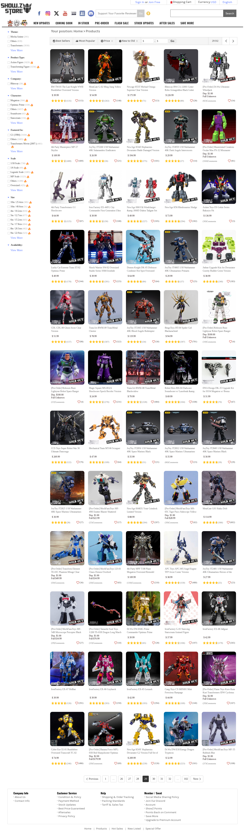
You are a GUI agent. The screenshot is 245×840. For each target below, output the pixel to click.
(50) (106, 221)
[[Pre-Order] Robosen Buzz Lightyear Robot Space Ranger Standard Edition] (219, 307)
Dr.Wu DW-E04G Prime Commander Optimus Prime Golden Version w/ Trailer (139, 632)
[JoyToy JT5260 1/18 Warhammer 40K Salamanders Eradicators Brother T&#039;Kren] (105, 126)
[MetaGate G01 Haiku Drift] (219, 488)
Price (107, 40)
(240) (220, 281)
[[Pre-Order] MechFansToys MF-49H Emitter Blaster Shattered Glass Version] (105, 488)
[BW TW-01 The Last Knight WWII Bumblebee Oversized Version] (67, 66)
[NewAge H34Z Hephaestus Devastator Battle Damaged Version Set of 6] (143, 126)
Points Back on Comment (161, 812)
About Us (20, 797)
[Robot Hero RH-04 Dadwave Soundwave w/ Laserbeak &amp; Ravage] (181, 367)
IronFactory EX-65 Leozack (139, 689)
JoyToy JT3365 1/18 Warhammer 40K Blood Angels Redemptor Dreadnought (142, 331)
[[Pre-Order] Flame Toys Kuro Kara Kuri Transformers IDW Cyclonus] (219, 669)
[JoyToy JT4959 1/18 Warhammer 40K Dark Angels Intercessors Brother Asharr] (181, 126)
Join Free (154, 2)
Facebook (39, 13)
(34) (144, 342)
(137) (68, 342)
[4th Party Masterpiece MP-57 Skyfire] (67, 126)
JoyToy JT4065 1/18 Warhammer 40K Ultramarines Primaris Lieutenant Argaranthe (180, 271)
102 (186, 778)
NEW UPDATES (41, 23)
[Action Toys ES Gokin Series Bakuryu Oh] (219, 187)
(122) (68, 462)
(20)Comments (95, 763)
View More (17, 50)
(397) (182, 342)
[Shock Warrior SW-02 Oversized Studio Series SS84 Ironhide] (105, 247)
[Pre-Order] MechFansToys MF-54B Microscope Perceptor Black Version (66, 632)
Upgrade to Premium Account (163, 820)
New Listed (134, 828)
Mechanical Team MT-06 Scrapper (104, 448)
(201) (106, 281)
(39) (220, 462)
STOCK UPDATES (144, 23)
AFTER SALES (167, 23)
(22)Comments (57, 402)
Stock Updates (67, 804)
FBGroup (82, 13)
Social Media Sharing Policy (162, 797)
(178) (68, 281)
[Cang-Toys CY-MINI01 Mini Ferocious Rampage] (181, 669)
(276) (106, 402)
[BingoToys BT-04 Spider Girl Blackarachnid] (181, 307)
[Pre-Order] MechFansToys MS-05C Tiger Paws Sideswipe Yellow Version (181, 512)
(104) (182, 402)
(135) (68, 101)
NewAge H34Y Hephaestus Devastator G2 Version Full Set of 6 (142, 753)
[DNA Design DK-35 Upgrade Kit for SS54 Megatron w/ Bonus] (219, 367)
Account (150, 804)
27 (129, 778)
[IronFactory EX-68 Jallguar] (219, 608)
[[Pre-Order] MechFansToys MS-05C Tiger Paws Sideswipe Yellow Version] (181, 488)
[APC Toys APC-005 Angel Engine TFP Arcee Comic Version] (181, 548)
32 (169, 778)
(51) (144, 462)
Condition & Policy (69, 797)
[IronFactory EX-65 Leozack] (143, 669)
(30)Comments (209, 221)
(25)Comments (95, 522)
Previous (93, 778)
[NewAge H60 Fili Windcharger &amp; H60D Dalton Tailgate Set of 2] (143, 187)
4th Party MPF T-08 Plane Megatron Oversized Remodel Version (140, 572)
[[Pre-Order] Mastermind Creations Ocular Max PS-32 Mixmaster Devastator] (219, 126)
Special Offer (153, 828)
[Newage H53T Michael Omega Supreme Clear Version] (143, 66)
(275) (144, 161)
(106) (182, 643)
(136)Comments (134, 583)
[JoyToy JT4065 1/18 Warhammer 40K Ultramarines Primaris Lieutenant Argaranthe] (181, 247)
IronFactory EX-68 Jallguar (215, 629)
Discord (91, 13)
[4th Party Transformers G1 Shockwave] (67, 187)
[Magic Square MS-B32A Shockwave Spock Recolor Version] (105, 367)
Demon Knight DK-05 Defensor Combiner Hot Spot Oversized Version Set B (142, 271)
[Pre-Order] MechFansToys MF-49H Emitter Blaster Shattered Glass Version (104, 512)
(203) (106, 703)
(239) (144, 763)
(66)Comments (171, 462)
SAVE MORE (187, 23)
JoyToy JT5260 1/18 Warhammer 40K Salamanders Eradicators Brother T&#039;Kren (104, 150)
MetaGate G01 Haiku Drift (215, 508)
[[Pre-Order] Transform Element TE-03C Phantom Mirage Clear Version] (67, 548)
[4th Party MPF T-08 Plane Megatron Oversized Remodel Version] (143, 548)
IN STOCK (83, 23)
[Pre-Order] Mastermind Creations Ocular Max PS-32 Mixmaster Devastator (218, 150)
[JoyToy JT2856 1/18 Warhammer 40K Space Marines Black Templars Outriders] (143, 428)
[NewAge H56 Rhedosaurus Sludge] (181, 187)
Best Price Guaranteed (71, 808)
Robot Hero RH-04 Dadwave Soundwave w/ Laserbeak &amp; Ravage (180, 391)
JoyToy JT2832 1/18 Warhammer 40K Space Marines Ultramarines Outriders (180, 451)
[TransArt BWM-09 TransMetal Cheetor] (105, 307)
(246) (68, 763)
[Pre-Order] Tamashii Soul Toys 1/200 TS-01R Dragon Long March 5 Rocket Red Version (105, 632)
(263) (106, 101)
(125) (68, 221)
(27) (182, 161)
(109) (106, 462)
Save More (152, 816)
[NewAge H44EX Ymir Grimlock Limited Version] (143, 488)
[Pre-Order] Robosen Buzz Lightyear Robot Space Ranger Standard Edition (216, 331)
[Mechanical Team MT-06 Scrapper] (105, 428)
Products (101, 828)
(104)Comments (210, 161)
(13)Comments (95, 643)
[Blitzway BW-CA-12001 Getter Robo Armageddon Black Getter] (181, 66)
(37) (182, 281)
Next (195, 778)
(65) (144, 643)
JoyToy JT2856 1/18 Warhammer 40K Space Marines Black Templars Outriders (142, 451)
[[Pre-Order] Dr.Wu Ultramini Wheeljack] (219, 66)
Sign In (139, 2)
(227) (144, 221)
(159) (182, 583)
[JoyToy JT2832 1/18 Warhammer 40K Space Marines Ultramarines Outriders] (181, 428)
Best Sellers (63, 40)
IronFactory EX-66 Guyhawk (102, 689)
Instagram (48, 13)
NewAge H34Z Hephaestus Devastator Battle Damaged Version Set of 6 (143, 150)
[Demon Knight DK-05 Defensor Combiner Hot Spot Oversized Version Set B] (143, 247)
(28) (68, 522)
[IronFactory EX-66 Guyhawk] (105, 669)
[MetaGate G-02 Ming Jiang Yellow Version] (105, 66)
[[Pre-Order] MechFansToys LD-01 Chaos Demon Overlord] (105, 548)
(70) (220, 402)
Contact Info (22, 801)
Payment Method (68, 801)
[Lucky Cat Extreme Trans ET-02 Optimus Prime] (67, 247)
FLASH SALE (122, 23)
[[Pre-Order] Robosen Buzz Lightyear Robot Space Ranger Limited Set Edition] (67, 367)
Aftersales (64, 812)
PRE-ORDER (102, 23)
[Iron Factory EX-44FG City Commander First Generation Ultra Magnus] (105, 187)
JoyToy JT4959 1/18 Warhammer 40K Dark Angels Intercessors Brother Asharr (180, 150)
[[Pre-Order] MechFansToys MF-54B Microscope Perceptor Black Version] (67, 608)
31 (161, 778)
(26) (106, 161)
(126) (68, 703)
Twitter (56, 13)
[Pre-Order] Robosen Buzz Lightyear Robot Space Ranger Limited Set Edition (65, 391)
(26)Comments (95, 583)
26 (121, 778)
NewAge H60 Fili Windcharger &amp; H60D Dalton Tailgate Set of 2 (142, 210)
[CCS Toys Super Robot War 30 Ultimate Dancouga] (67, 428)
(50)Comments (57, 583)
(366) (220, 522)
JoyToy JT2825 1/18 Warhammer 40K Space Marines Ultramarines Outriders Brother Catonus (66, 512)
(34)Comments (209, 342)
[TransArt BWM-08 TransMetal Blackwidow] (143, 367)
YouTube (65, 13)
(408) (68, 161)
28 (137, 778)
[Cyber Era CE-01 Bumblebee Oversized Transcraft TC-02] (67, 729)
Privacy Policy (66, 816)
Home (78, 31)
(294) (182, 221)
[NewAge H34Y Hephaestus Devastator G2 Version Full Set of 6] (143, 729)
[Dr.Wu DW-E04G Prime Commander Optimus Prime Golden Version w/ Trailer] (143, 608)
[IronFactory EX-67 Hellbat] (67, 669)
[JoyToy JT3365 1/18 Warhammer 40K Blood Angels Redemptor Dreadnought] (143, 307)
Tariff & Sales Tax (112, 804)
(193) (144, 703)
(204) (144, 522)
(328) (144, 402)
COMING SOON (64, 23)
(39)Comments (171, 522)
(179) (220, 643)
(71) (144, 101)
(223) (182, 763)
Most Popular (87, 40)
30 (153, 778)
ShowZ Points (154, 808)
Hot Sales (117, 828)
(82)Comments (209, 101)
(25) (220, 583)
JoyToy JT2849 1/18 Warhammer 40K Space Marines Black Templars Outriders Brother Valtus (218, 451)
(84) (144, 281)
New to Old (128, 40)
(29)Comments (57, 643)
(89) (182, 101)
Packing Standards (113, 801)
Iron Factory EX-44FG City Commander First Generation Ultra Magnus (105, 210)
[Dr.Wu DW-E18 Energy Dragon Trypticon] (181, 729)
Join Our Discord (155, 801)
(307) (106, 342)
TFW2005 (74, 13)
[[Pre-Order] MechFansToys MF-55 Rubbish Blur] (219, 729)
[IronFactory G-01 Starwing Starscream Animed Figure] (181, 608)
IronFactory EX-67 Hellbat (63, 689)
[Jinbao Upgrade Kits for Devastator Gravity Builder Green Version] (219, 247)
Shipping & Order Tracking (118, 797)
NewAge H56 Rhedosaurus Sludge (181, 207)
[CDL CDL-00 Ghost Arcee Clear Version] (67, 307)
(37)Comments (209, 763)
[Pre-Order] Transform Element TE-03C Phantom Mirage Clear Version (65, 572)
